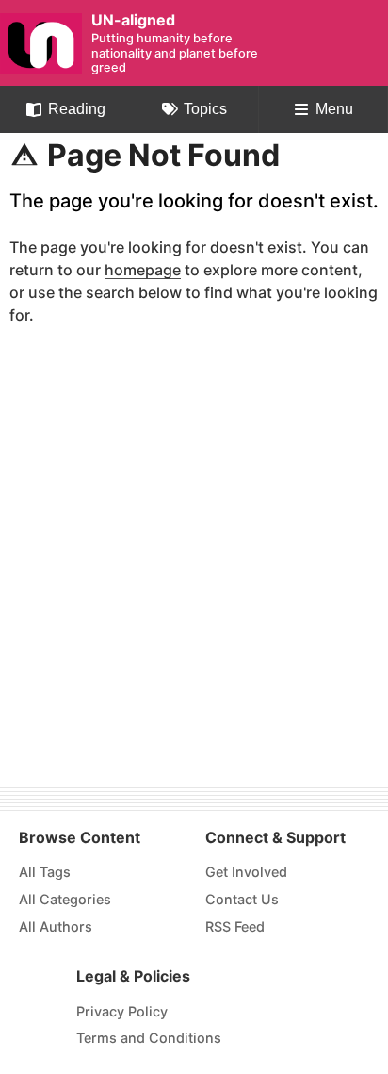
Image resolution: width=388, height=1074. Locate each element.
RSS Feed (235, 926)
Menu (334, 109)
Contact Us (242, 899)
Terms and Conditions (148, 1038)
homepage (143, 270)
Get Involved (246, 872)
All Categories (65, 899)
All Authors (55, 926)
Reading (76, 109)
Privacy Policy (122, 1011)
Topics (205, 109)
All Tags (45, 872)
